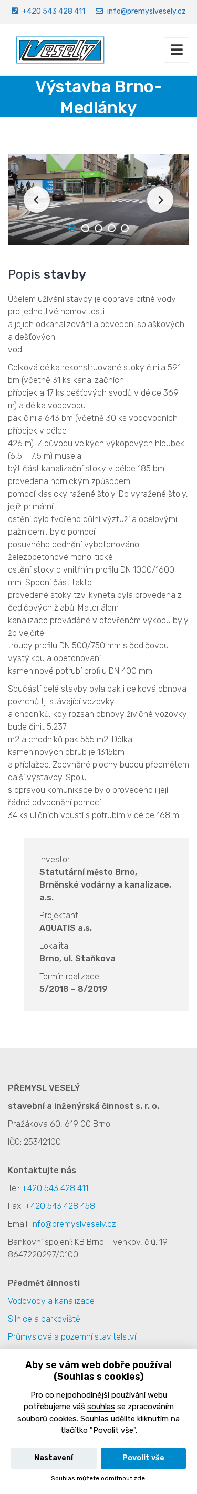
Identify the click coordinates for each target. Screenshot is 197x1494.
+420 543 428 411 (53, 11)
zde (139, 1478)
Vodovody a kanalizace (51, 1301)
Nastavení (53, 1457)
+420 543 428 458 (60, 1206)
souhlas (101, 1406)
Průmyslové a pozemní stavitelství (72, 1337)
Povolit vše (143, 1457)
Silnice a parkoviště (44, 1319)
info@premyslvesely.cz (146, 11)
